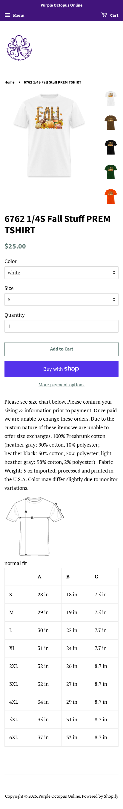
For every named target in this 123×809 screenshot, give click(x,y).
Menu (18, 15)
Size (9, 288)
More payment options (61, 384)
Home (9, 82)
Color (10, 261)
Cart (114, 15)
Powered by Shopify (100, 796)
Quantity (14, 314)
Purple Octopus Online (59, 796)
